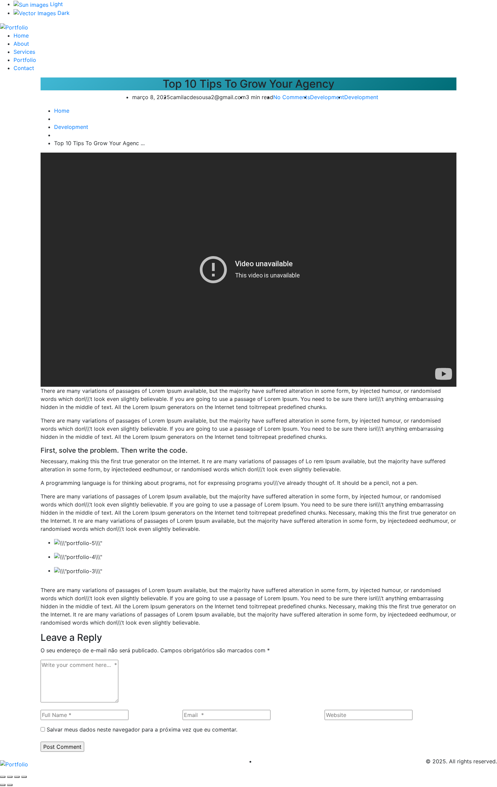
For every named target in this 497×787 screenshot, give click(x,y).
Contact (24, 68)
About (21, 43)
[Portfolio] (14, 26)
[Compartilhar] (17, 777)
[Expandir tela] (10, 777)
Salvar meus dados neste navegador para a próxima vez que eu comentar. (142, 729)
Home (21, 35)
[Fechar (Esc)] (24, 777)
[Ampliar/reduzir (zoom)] (2, 777)
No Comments (291, 97)
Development (327, 97)
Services (24, 51)
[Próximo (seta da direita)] (10, 785)
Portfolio (25, 60)
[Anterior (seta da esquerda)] (2, 785)
